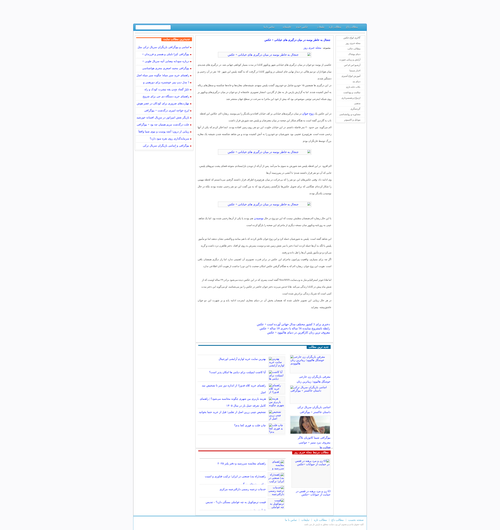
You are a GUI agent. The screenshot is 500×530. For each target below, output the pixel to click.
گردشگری (355, 108)
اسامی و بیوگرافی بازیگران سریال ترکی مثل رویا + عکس (163, 47)
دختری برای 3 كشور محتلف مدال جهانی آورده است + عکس (293, 324)
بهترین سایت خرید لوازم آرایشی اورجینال (242, 359)
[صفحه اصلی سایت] (362, 27)
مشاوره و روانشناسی (349, 114)
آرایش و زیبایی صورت (349, 59)
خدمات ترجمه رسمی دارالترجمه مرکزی (243, 489)
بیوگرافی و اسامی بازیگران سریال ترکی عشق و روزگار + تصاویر (166, 146)
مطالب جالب (353, 48)
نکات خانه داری (353, 87)
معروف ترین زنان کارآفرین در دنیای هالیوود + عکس (298, 332)
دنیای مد (356, 81)
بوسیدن (258, 218)
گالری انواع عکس (351, 37)
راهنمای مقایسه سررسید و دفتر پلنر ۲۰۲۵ (242, 463)
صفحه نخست (356, 519)
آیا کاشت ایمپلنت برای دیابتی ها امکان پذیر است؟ (237, 372)
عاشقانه (287, 26)
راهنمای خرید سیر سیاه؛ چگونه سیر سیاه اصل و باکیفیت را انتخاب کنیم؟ (163, 76)
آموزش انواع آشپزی (350, 76)
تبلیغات (321, 26)
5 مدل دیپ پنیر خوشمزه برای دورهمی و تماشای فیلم (166, 83)
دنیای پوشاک (354, 54)
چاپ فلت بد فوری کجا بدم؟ (250, 425)
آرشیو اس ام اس (352, 65)
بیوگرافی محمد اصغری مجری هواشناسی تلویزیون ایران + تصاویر (165, 69)
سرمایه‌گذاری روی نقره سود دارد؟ (169, 138)
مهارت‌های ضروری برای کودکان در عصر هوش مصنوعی (163, 104)
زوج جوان (308, 113)
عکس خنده (302, 26)
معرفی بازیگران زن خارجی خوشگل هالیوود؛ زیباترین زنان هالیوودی (313, 381)
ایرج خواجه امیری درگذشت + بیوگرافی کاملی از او (166, 111)
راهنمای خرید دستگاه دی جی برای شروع (166, 96)
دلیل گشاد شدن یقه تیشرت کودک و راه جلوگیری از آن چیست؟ (167, 90)
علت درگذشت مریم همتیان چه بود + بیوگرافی (163, 124)
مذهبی (357, 103)
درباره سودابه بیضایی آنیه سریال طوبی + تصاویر (165, 61)
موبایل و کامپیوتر (352, 119)
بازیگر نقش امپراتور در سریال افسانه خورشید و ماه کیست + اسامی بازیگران (163, 118)
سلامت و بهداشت (351, 92)
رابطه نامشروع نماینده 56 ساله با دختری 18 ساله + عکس (295, 328)
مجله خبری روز (353, 43)
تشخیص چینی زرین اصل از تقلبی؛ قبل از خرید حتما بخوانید (232, 412)
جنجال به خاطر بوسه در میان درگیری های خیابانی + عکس (297, 39)
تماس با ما (269, 26)
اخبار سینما (354, 70)
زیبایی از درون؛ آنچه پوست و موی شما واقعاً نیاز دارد (163, 132)
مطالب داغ (352, 26)
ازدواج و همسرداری (350, 98)
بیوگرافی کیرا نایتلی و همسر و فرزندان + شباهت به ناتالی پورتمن (165, 54)
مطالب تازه (335, 26)
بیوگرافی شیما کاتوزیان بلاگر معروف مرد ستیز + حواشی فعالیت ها (314, 442)
